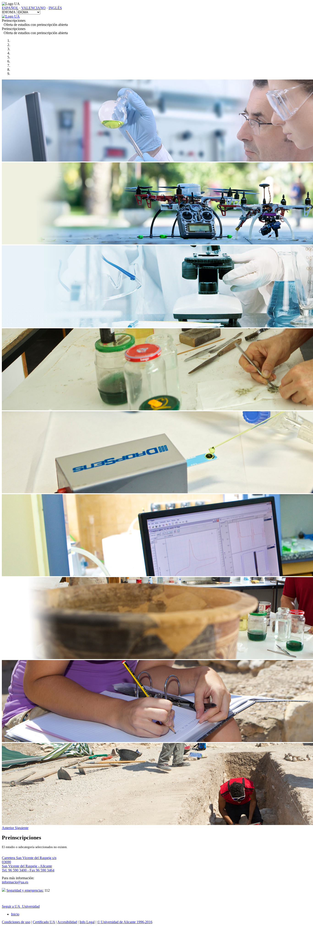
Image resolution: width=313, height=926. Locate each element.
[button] (8, 828)
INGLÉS (55, 8)
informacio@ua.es (15, 882)
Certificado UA (44, 922)
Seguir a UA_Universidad (21, 906)
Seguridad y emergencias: (25, 890)
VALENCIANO (33, 8)
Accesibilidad (67, 922)
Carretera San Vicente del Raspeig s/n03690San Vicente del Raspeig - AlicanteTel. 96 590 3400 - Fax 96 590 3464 (29, 864)
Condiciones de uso (16, 922)
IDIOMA (8, 12)
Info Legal (87, 922)
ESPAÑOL (10, 8)
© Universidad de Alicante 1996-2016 (124, 922)
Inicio (15, 914)
